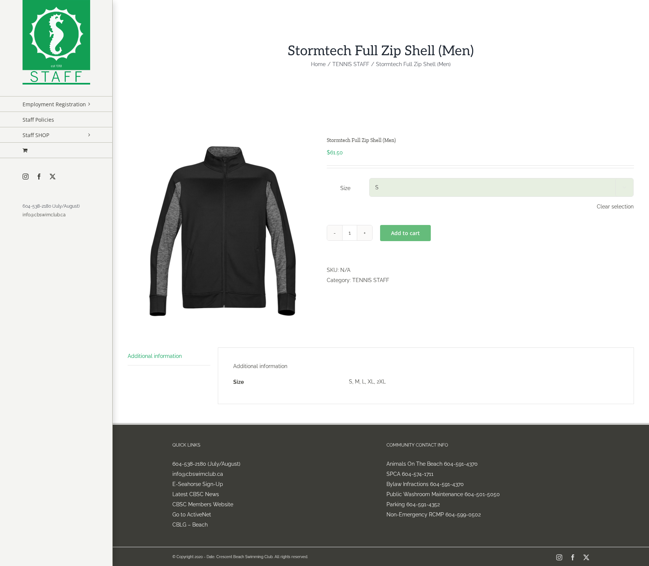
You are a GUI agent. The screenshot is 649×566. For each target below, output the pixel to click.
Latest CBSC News (195, 494)
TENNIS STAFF (370, 280)
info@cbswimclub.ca (44, 214)
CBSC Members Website (202, 504)
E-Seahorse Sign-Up (197, 484)
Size (345, 188)
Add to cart (405, 233)
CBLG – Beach (190, 525)
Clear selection (615, 207)
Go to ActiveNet (191, 515)
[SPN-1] (221, 231)
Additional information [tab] (155, 356)
